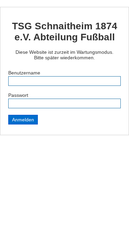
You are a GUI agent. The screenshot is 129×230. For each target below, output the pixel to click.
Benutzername (24, 73)
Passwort (18, 95)
